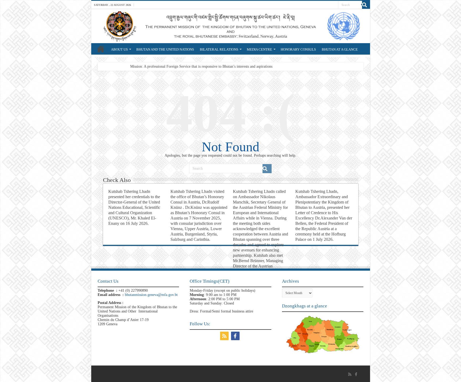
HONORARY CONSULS (298, 49)
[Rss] (225, 336)
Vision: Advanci (142, 66)
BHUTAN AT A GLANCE (340, 49)
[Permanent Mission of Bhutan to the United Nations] (230, 26)
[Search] (366, 5)
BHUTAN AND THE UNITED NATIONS (165, 49)
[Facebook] (236, 336)
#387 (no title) (101, 48)
